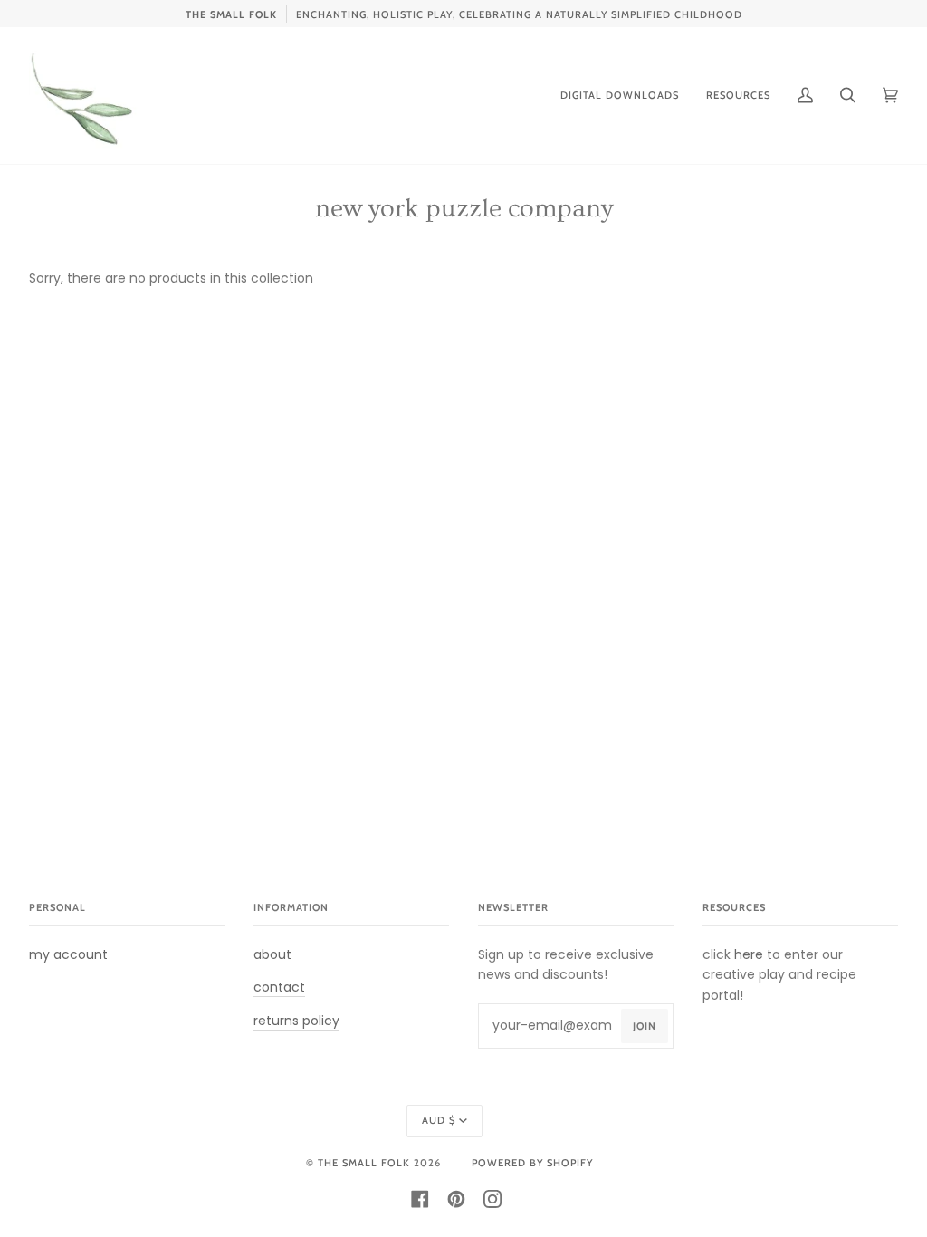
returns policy (296, 1021)
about (272, 954)
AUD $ (438, 1120)
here (748, 954)
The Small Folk (364, 1162)
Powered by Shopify (532, 1162)
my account (68, 954)
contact (279, 987)
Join (644, 1026)
